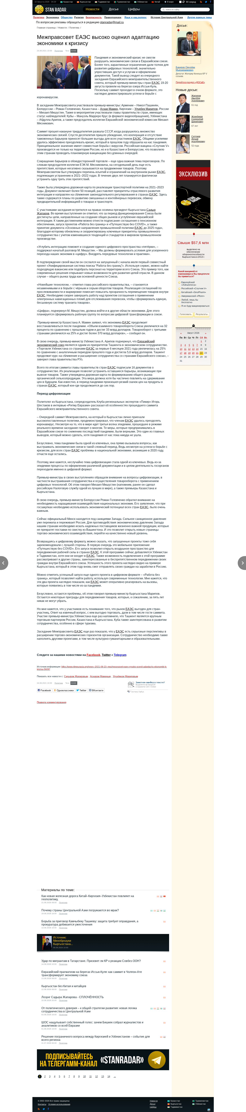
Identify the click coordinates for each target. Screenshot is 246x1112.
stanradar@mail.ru (112, 22)
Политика (38, 17)
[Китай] (164, 896)
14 (109, 1076)
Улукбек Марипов (146, 108)
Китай (157, 2)
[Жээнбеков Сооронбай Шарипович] (183, 131)
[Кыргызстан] (84, 50)
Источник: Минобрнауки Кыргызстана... (63, 940)
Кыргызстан (85, 2)
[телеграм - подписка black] (103, 1069)
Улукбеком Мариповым (125, 676)
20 (193, 353)
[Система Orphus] (147, 692)
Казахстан (68, 2)
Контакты (42, 1104)
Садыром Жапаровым (76, 676)
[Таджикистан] (158, 910)
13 (102, 1076)
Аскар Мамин (109, 108)
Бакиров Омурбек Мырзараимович (185, 68)
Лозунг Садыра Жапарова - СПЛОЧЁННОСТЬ (72, 997)
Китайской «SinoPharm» (193, 292)
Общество (67, 17)
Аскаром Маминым (100, 676)
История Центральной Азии (167, 17)
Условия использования (59, 1104)
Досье (152, 1104)
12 (96, 1076)
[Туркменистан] (161, 910)
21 (197, 353)
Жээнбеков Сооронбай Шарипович (197, 119)
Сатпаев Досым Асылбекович (198, 139)
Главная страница (46, 27)
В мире (170, 2)
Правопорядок (112, 17)
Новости (62, 27)
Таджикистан (104, 2)
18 (185, 353)
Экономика (52, 17)
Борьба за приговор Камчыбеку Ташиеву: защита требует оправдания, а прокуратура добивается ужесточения (89, 923)
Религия (79, 17)
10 (84, 1076)
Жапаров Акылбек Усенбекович (197, 98)
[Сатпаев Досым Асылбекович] (183, 152)
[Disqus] (103, 750)
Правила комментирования (51, 702)
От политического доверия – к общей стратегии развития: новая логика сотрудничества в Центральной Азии (89, 1010)
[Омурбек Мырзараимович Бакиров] (189, 46)
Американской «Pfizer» (193, 296)
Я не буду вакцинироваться (195, 306)
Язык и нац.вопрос (135, 17)
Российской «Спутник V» (194, 288)
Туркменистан (123, 2)
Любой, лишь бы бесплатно (189, 301)
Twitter (106, 654)
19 (189, 353)
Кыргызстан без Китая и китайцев (63, 986)
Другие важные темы (199, 17)
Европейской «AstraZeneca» (188, 283)
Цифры (153, 1107)
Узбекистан (142, 2)
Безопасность (94, 17)
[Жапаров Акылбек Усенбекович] (183, 111)
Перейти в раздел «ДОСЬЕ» (190, 82)
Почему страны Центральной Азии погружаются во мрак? (80, 910)
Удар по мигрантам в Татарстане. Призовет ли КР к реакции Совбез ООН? (91, 960)
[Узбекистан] (87, 50)
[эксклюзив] (193, 227)
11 (90, 1076)
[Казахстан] (80, 50)
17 (181, 353)
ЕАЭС (73, 51)
